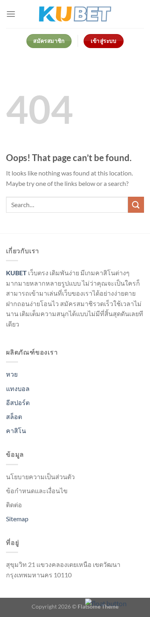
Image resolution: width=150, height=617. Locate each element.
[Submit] (136, 204)
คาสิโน (16, 430)
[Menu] (11, 14)
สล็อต (14, 416)
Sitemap (17, 518)
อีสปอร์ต (18, 402)
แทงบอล (18, 388)
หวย (12, 374)
